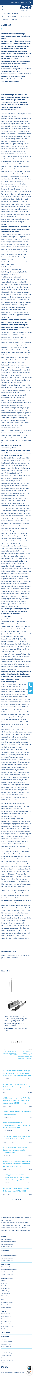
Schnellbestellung (6, 1316)
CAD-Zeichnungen (6, 1281)
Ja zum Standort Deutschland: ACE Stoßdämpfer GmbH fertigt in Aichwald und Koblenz (16, 1086)
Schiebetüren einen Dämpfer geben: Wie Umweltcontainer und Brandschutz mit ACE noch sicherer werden (17, 1163)
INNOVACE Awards (6, 1307)
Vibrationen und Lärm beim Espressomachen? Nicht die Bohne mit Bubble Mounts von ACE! (16, 1125)
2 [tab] (13, 1042)
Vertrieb (3, 1311)
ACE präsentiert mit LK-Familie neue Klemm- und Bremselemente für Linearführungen (15, 1149)
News (2, 1299)
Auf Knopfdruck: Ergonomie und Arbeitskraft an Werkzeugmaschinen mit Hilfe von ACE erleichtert (25, 1054)
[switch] (29, 1373)
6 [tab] (21, 1042)
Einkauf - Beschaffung (7, 1323)
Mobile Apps (4, 1286)
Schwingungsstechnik (7, 1272)
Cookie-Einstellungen (7, 1353)
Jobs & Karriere (5, 1332)
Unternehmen (5, 1336)
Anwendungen (5, 1250)
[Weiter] (20, 1199)
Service (12, 2)
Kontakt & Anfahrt (6, 1344)
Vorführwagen (5, 1328)
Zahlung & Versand (6, 1355)
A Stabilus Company (6, 1341)
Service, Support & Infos (7, 1326)
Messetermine (5, 1305)
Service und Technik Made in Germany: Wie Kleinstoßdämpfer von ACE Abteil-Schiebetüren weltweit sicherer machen (17, 1073)
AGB (2, 1363)
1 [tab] (11, 1042)
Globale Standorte (6, 1346)
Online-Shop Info (6, 1321)
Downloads (17, 2)
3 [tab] (15, 1042)
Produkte (3, 1236)
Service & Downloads (7, 1278)
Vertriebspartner (5, 1313)
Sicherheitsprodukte (6, 1246)
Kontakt (22, 2)
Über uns (3, 1339)
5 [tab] (19, 1042)
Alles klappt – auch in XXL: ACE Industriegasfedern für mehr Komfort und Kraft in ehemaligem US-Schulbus (16, 1177)
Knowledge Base (5, 1288)
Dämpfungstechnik (6, 1239)
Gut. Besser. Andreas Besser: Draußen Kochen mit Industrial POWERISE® (9, 1052)
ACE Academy (5, 1291)
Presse (4, 29)
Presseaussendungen (7, 1302)
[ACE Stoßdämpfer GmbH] (26, 8)
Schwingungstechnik (7, 1244)
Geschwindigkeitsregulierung (9, 1241)
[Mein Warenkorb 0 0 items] (30, 2)
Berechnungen (5, 1264)
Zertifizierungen (5, 1293)
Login (26, 2)
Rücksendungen (5, 1296)
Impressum (4, 1358)
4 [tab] (17, 1042)
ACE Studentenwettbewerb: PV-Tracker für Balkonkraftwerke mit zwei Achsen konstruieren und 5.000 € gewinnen (16, 1100)
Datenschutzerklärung (7, 1360)
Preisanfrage (4, 1318)
